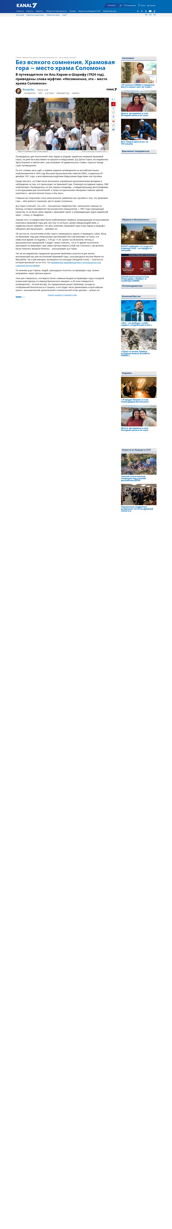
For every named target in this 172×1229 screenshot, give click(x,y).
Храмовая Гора (63, 93)
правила (75, 93)
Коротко (29, 11)
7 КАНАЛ (18, 57)
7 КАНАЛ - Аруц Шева (30, 6)
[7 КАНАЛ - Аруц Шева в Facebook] (142, 11)
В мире (73, 11)
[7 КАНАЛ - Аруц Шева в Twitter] (138, 11)
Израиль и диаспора (35, 15)
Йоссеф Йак (28, 90)
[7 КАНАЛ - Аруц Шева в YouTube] (150, 11)
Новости (20, 11)
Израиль (39, 11)
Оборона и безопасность (56, 11)
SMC (40, 93)
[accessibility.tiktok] (154, 11)
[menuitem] (20, 11)
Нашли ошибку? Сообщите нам (62, 295)
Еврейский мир (109, 11)
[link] (139, 86)
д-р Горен (49, 93)
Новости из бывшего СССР (89, 11)
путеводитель (30, 93)
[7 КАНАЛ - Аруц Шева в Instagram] (146, 11)
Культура (20, 15)
